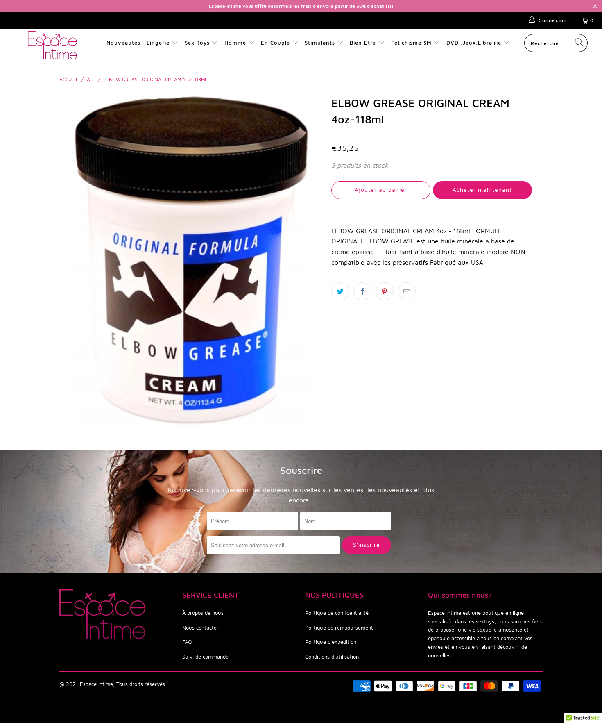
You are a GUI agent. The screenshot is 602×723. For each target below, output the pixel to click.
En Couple (275, 42)
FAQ (187, 642)
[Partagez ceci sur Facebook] (362, 291)
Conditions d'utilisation (332, 656)
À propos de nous (203, 612)
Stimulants (320, 42)
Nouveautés (123, 42)
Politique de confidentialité (337, 612)
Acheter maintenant (482, 189)
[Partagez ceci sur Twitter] (340, 291)
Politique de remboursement (339, 627)
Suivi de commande (205, 656)
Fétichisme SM (412, 42)
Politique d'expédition (330, 642)
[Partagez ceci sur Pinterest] (385, 291)
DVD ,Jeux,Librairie (474, 42)
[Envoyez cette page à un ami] (407, 291)
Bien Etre (364, 42)
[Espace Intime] (52, 45)
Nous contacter (200, 627)
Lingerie (158, 42)
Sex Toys (197, 42)
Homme (235, 42)
